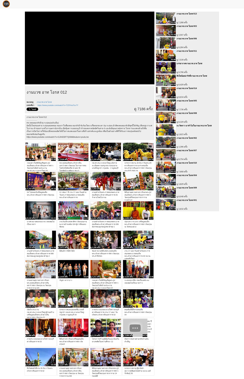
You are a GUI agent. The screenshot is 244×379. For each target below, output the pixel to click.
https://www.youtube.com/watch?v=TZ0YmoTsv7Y (58, 105)
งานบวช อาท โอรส (44, 102)
